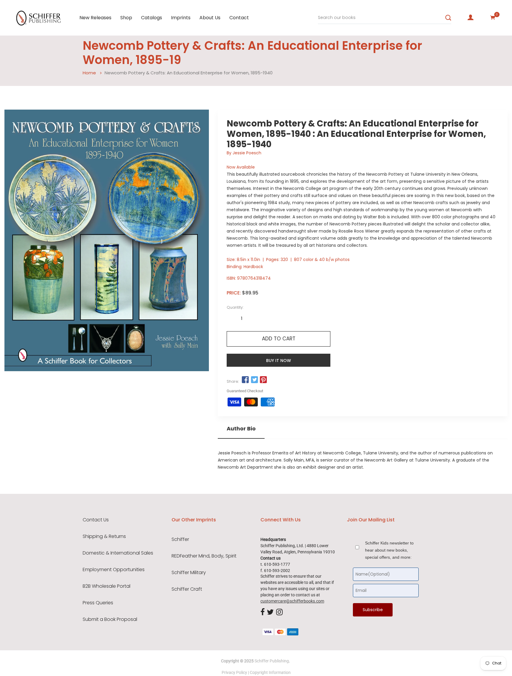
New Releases (95, 17)
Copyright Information (270, 672)
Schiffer (180, 539)
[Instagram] (279, 613)
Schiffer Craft (187, 589)
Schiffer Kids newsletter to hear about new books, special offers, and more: (389, 550)
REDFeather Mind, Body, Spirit (204, 556)
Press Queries (98, 602)
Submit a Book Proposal (110, 619)
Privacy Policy (234, 672)
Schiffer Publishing (272, 661)
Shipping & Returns (104, 536)
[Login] (470, 17)
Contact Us (96, 520)
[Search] (448, 17)
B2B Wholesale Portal (106, 586)
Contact (239, 17)
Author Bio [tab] (241, 428)
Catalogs (151, 17)
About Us (209, 17)
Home (89, 73)
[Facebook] (262, 613)
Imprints (181, 17)
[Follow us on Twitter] (254, 380)
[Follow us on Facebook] (245, 380)
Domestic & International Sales (118, 553)
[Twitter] (270, 613)
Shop (126, 17)
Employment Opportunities (114, 569)
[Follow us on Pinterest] (263, 380)
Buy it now (278, 360)
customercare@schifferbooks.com (292, 601)
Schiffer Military (189, 572)
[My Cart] (493, 17)
